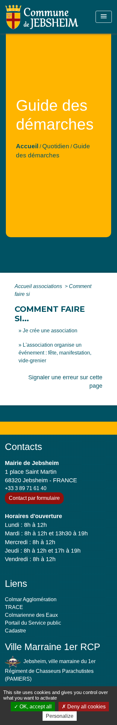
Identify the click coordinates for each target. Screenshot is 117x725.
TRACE (14, 607)
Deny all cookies (86, 706)
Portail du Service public (33, 623)
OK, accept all (35, 706)
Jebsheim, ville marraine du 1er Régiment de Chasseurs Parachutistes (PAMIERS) (50, 670)
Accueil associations (39, 286)
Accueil (27, 146)
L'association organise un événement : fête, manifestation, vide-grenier (55, 352)
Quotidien (55, 146)
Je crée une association (50, 330)
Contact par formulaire (34, 498)
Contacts (23, 447)
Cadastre (15, 630)
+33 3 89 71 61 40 (25, 488)
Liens (16, 583)
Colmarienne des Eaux (31, 615)
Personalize (59, 716)
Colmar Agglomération (31, 599)
